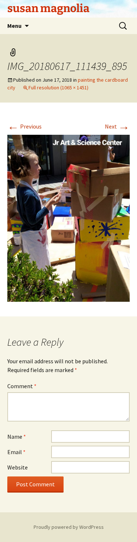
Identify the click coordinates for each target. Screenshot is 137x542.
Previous (24, 126)
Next (117, 126)
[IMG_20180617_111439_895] (68, 217)
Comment (22, 386)
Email (16, 452)
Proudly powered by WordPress (69, 527)
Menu (14, 25)
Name (16, 436)
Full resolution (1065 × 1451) (58, 87)
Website (17, 467)
